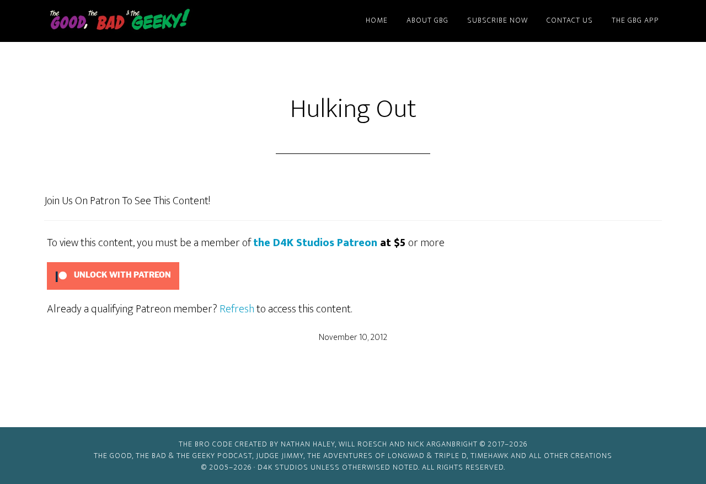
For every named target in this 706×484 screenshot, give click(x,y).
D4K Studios (283, 467)
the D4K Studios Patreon (315, 242)
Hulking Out (353, 109)
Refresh (237, 309)
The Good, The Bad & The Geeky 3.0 (138, 21)
